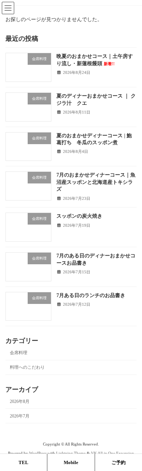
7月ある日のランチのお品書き (90, 295)
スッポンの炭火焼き (79, 216)
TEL (23, 462)
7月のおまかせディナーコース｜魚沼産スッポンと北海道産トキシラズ (95, 182)
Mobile (71, 462)
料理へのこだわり (27, 367)
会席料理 (18, 352)
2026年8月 (19, 401)
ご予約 (118, 462)
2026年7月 (19, 416)
